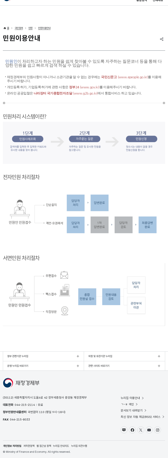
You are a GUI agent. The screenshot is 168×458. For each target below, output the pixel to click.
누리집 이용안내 (130, 398)
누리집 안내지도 (61, 445)
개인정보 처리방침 (12, 445)
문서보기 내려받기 (132, 410)
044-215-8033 (20, 419)
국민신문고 (124, 77)
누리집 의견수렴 (79, 445)
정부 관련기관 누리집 (17, 356)
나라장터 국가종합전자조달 (66, 93)
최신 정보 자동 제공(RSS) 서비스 (141, 417)
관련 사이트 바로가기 (98, 365)
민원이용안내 (44, 28)
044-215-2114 (25, 404)
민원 (30, 28)
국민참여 (19, 28)
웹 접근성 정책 (44, 445)
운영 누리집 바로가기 (17, 365)
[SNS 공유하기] (161, 39)
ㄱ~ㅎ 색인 (127, 404)
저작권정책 (28, 445)
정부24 (84, 87)
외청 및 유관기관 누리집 (100, 356)
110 (41, 412)
